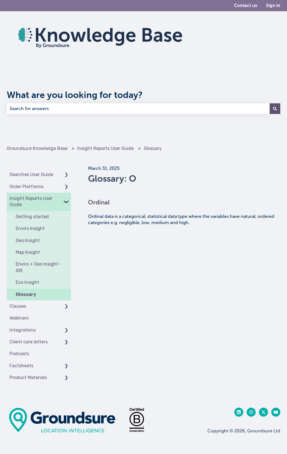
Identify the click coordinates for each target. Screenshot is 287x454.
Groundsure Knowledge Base (37, 148)
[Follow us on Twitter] (263, 412)
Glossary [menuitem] (26, 294)
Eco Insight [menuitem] (27, 282)
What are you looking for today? (75, 95)
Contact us (245, 5)
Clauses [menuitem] (18, 306)
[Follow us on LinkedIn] (238, 412)
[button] (66, 175)
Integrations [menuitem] (23, 330)
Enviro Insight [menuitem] (30, 228)
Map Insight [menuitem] (28, 252)
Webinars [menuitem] (19, 318)
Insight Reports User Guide (105, 148)
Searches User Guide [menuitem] (31, 174)
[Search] (275, 108)
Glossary (153, 148)
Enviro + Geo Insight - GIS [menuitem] (39, 267)
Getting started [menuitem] (32, 216)
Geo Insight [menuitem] (28, 240)
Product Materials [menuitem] (28, 377)
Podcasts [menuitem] (19, 353)
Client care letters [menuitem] (29, 342)
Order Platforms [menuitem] (26, 186)
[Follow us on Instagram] (251, 412)
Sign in (273, 5)
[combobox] (138, 108)
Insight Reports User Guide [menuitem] (31, 201)
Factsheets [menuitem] (21, 365)
